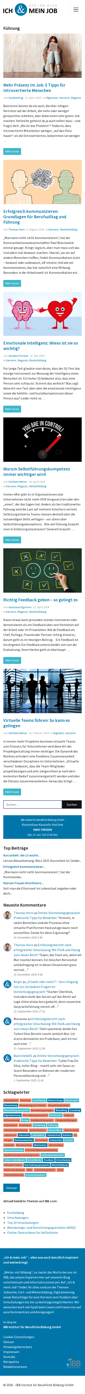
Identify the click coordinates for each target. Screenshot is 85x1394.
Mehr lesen (12, 151)
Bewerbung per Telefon (33, 1105)
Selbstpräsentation (52, 1154)
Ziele (60, 1169)
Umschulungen (17, 1218)
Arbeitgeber (11, 1100)
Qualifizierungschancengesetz (21, 1154)
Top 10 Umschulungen (23, 1222)
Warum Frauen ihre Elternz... (23, 883)
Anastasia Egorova (19, 607)
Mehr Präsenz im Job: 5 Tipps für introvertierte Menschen (34, 87)
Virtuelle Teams (13, 1164)
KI (75, 1135)
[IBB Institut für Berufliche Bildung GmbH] (73, 1363)
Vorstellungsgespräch (36, 1164)
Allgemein (52, 98)
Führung (52, 1125)
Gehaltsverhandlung (15, 1130)
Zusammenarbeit (35, 1174)
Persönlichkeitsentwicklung (41, 1150)
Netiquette (11, 1362)
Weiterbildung (68, 229)
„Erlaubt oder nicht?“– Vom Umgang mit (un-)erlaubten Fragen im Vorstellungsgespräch (46, 987)
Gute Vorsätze (38, 1130)
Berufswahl (71, 1100)
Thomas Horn (16, 229)
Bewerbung (10, 1105)
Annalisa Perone (18, 356)
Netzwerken (56, 1145)
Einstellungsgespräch (35, 1115)
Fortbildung (15, 1213)
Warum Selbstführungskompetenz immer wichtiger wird (36, 471)
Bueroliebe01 (23, 1056)
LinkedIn (9, 1145)
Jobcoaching (71, 1130)
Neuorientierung (13, 1150)
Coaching (75, 1110)
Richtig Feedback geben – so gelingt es (40, 600)
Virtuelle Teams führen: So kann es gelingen (36, 723)
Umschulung (63, 1159)
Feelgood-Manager (66, 1120)
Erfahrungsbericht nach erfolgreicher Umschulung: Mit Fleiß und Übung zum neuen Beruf (47, 950)
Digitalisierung (12, 1115)
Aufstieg (25, 1100)
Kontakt (9, 1357)
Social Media (34, 1159)
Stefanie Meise (17, 482)
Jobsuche (24, 1135)
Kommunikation (24, 1140)
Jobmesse (10, 1135)
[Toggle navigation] (76, 9)
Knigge (8, 1140)
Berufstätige (55, 1100)
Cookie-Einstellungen (18, 1337)
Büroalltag (61, 1110)
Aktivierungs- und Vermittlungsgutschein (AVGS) (41, 1227)
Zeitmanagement (45, 1169)
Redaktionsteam (15, 1367)
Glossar (11, 1188)
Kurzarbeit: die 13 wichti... (22, 855)
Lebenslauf (56, 1140)
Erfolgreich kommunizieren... (24, 867)
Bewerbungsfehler (58, 1105)
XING (29, 1169)
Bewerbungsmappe (42, 1110)
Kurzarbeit (41, 1140)
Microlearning (23, 1145)
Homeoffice (54, 1130)
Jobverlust (38, 1135)
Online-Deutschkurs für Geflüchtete (32, 1232)
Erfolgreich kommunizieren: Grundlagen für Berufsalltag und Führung (34, 217)
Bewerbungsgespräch (16, 1110)
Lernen (69, 1140)
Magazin (76, 98)
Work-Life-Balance (14, 1169)
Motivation (40, 1145)
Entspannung (11, 1120)
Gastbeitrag (15, 98)
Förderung (39, 1125)
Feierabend (10, 1125)
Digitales (58, 733)
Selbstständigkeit (14, 1159)
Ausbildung (39, 1100)
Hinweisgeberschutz (17, 1347)
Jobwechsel (53, 1135)
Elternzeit (55, 1115)
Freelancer (25, 1125)
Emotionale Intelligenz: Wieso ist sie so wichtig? (40, 345)
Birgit (18, 982)
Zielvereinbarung (13, 1174)
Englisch (68, 1115)
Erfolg (25, 1120)
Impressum (11, 1352)
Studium (49, 1159)
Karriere (64, 98)
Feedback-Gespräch (42, 1120)
